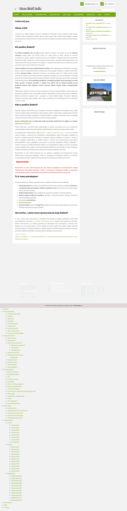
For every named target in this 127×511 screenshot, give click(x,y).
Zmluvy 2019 (15, 432)
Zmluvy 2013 (15, 442)
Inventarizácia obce (13, 403)
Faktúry (9, 444)
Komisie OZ (15, 348)
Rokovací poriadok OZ (18, 345)
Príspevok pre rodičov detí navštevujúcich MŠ (21, 391)
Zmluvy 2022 (15, 425)
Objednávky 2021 (16, 488)
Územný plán (90, 14)
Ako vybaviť (11, 394)
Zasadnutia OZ (15, 350)
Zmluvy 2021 (15, 427)
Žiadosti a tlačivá (12, 372)
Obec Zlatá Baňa (30, 8)
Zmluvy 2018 (15, 435)
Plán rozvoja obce (13, 331)
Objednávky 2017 (16, 498)
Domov (16, 14)
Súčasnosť (10, 319)
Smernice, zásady (12, 379)
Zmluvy (9, 423)
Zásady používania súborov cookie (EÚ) (62, 290)
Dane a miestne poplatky (15, 384)
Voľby (99, 14)
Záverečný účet (12, 365)
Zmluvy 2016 (15, 440)
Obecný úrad (11, 340)
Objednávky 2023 (16, 483)
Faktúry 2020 (15, 461)
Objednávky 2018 (16, 495)
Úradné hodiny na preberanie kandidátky (98, 31)
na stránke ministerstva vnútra (43, 221)
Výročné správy (12, 362)
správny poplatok (25, 202)
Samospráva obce (40, 14)
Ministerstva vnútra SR (22, 123)
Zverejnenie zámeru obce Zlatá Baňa (97, 35)
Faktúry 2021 (15, 459)
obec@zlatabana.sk (30, 291)
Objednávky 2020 (16, 490)
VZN (8, 377)
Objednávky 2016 (16, 500)
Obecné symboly (12, 323)
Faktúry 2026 (15, 447)
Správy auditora (12, 367)
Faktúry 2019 (15, 464)
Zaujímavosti (11, 326)
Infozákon (10, 381)
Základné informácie (14, 314)
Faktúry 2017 (15, 469)
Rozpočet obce (12, 360)
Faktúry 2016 (15, 471)
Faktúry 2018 (15, 466)
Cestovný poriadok (13, 389)
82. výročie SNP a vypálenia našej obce (97, 27)
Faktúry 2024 (15, 452)
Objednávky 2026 (16, 476)
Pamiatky (10, 321)
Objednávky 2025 (16, 478)
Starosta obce (11, 338)
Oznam (88, 39)
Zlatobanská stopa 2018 (15, 415)
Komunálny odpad (13, 374)
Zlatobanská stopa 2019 (15, 413)
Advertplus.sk (78, 305)
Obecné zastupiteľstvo (14, 343)
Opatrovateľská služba (14, 386)
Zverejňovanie (78, 14)
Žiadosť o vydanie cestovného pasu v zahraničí (55, 133)
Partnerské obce (12, 328)
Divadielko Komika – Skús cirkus (17, 411)
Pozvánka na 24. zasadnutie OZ (95, 23)
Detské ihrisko (12, 408)
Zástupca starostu (13, 352)
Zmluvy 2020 (15, 430)
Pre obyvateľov (55, 14)
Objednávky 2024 (16, 481)
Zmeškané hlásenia (99, 71)
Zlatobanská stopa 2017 (15, 418)
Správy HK (14, 357)
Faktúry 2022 (15, 456)
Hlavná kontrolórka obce (15, 355)
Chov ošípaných (12, 401)
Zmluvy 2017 (15, 437)
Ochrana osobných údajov (58, 286)
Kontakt (107, 14)
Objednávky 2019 (16, 493)
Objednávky (11, 473)
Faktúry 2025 (15, 449)
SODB (9, 398)
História (10, 316)
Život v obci (67, 14)
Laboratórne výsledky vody (15, 396)
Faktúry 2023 (15, 454)
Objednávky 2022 (16, 486)
